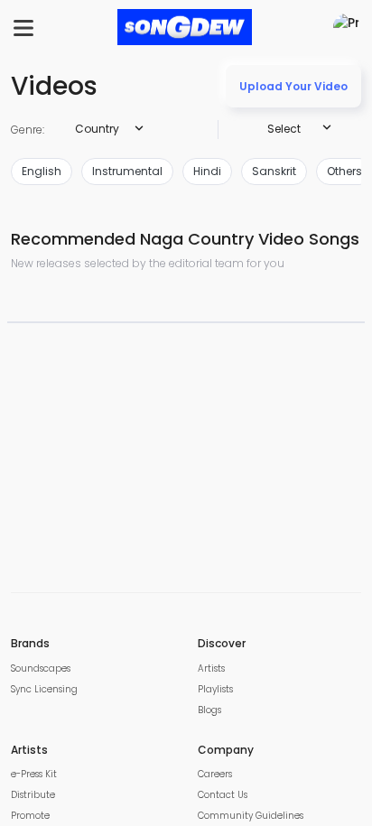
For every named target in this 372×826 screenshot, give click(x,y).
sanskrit (274, 171)
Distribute (33, 795)
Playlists (215, 689)
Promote (30, 815)
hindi (207, 171)
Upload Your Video (293, 86)
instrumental (127, 171)
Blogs (209, 710)
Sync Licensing (44, 689)
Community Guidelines (250, 815)
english (41, 171)
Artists (211, 668)
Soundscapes (40, 668)
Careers (215, 774)
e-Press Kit (34, 774)
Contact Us (222, 795)
